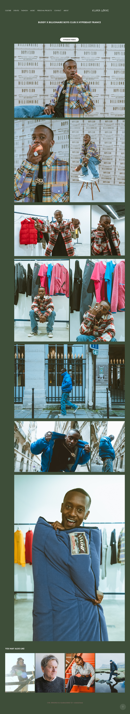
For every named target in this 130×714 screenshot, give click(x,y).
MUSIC (32, 11)
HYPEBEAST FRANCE (69, 40)
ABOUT (66, 11)
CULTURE (8, 11)
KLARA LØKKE (100, 11)
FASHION (24, 11)
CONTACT (57, 11)
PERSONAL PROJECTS (44, 11)
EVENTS (16, 11)
